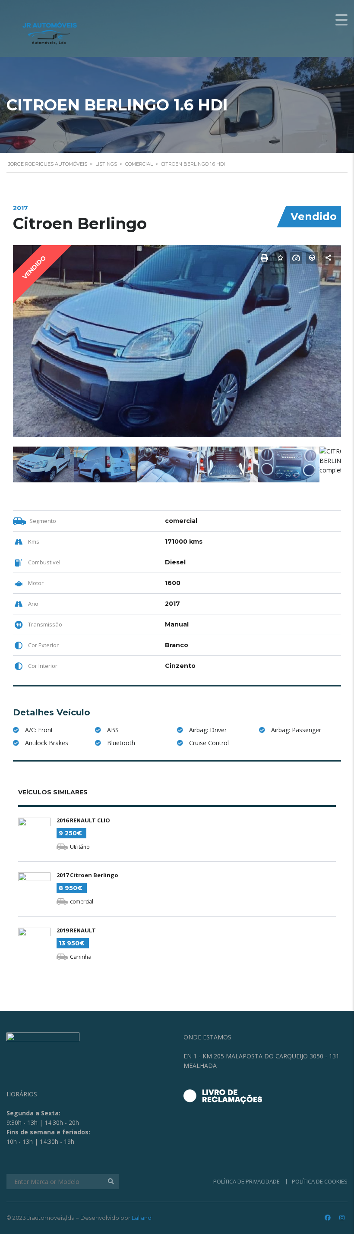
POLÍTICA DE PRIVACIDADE (246, 1181)
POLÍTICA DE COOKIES (320, 1181)
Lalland (142, 1217)
